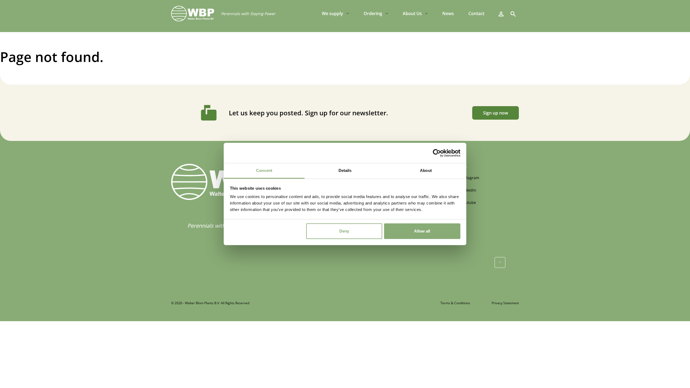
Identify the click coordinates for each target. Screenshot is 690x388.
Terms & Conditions (455, 303)
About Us (412, 13)
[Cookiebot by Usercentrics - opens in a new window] (436, 153)
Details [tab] (345, 170)
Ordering (373, 13)
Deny (344, 231)
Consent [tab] (264, 170)
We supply (332, 13)
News (448, 13)
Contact (476, 13)
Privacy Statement (505, 303)
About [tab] (426, 170)
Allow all (422, 231)
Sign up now (495, 113)
